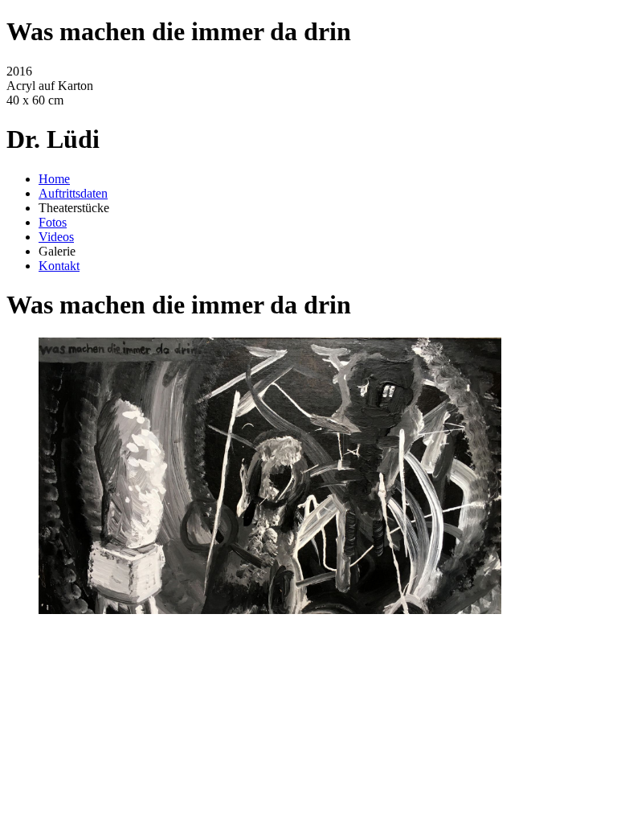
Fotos (53, 222)
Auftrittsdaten (73, 193)
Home (54, 179)
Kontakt (59, 265)
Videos (56, 237)
